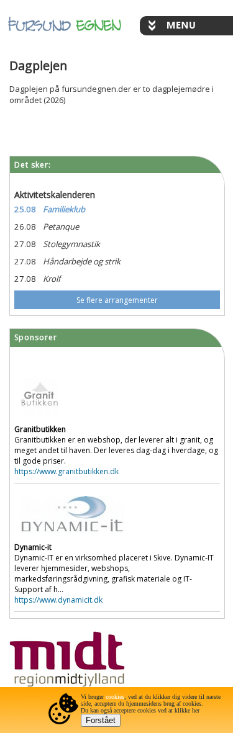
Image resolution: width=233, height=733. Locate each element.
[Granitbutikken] (39, 418)
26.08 (25, 226)
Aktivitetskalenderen (54, 194)
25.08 (25, 209)
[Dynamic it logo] (72, 536)
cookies (115, 696)
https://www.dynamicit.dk (58, 600)
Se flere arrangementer (117, 300)
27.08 (25, 244)
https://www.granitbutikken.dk (66, 471)
